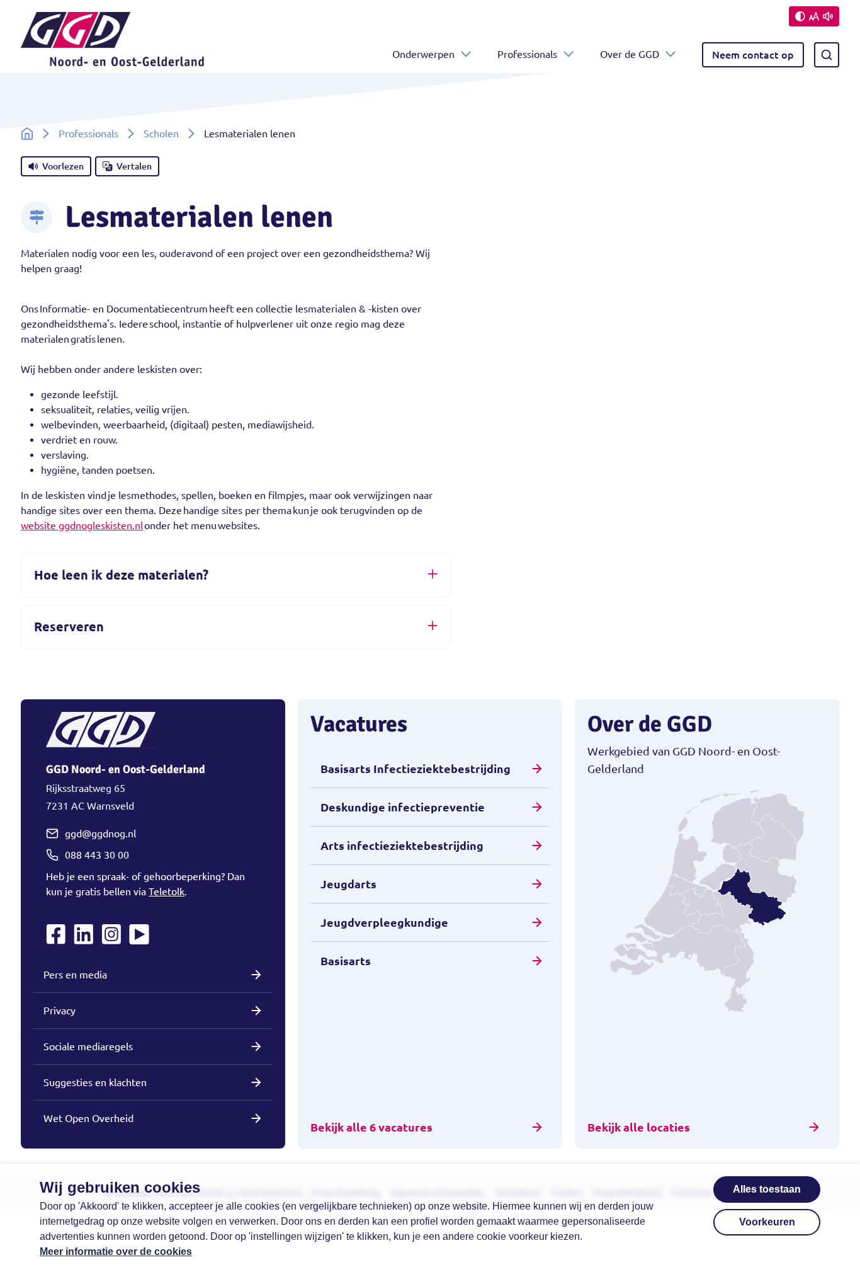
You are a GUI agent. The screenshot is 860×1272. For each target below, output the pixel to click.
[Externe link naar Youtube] (139, 934)
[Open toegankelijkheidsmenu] (814, 16)
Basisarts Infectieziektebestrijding (415, 768)
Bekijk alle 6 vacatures (371, 1127)
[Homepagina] (27, 133)
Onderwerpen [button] (423, 54)
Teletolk (166, 891)
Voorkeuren (767, 1222)
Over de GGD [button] (629, 54)
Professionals (88, 133)
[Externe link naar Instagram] (111, 934)
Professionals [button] (527, 54)
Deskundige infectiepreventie (402, 807)
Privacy (59, 1010)
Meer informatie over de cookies (116, 1251)
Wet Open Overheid (88, 1118)
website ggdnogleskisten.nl (82, 525)
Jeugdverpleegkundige (384, 922)
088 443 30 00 (97, 855)
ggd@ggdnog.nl (100, 833)
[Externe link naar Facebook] (56, 934)
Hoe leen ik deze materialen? (121, 575)
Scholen (161, 133)
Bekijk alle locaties (638, 1127)
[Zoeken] (826, 54)
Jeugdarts (348, 884)
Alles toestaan (767, 1189)
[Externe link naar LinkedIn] (84, 934)
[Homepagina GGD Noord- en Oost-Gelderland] (112, 54)
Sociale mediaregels (88, 1046)
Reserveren (69, 626)
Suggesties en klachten (95, 1082)
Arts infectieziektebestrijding (402, 845)
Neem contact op (753, 54)
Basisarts (345, 960)
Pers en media (75, 974)
